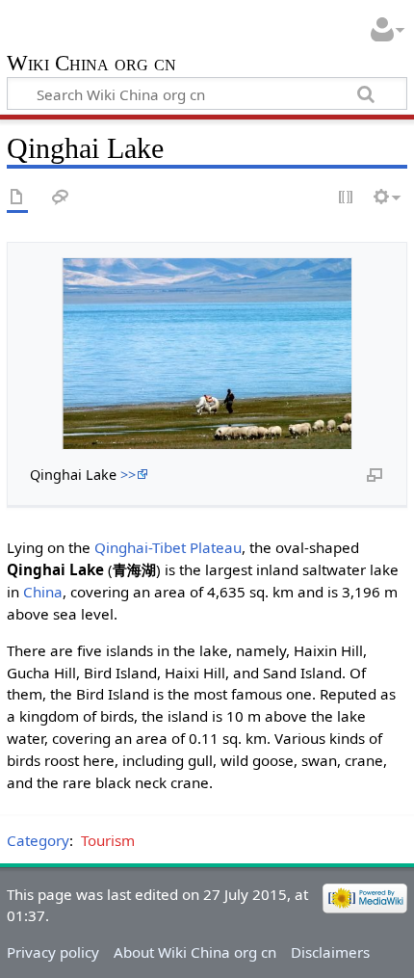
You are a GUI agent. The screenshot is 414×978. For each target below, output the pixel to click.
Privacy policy (53, 952)
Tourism (108, 840)
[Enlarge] (374, 474)
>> (128, 474)
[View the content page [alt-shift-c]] (17, 198)
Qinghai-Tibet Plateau (168, 547)
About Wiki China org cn (195, 952)
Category (38, 840)
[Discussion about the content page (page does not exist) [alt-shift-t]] (60, 198)
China (43, 591)
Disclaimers (330, 952)
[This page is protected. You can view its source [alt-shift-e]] (346, 198)
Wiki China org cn (91, 65)
